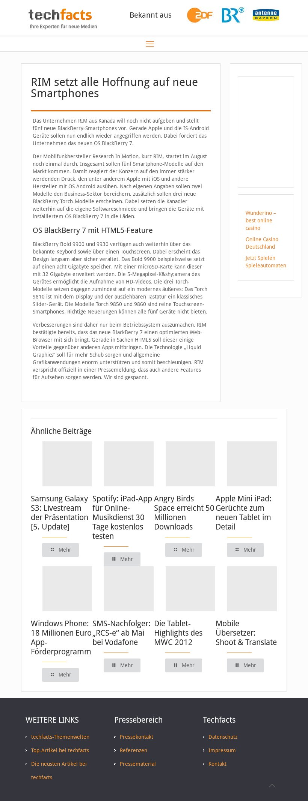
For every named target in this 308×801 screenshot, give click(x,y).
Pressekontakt (136, 737)
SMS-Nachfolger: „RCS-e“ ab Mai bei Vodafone (121, 633)
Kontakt (217, 764)
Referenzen (133, 750)
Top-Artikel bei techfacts (60, 750)
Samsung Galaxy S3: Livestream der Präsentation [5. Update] (59, 512)
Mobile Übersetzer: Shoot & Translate (246, 633)
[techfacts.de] (60, 18)
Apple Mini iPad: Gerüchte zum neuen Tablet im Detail (244, 512)
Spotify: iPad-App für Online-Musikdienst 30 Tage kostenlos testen (122, 517)
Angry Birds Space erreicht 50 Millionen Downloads (184, 512)
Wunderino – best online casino (261, 220)
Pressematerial (138, 764)
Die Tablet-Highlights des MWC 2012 (178, 633)
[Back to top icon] (272, 786)
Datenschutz (222, 737)
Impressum (222, 750)
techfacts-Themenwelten (60, 737)
